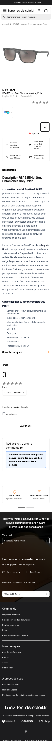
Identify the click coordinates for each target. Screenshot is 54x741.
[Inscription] (47, 540)
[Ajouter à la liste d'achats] (45, 127)
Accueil (5, 24)
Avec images (11, 414)
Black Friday (7, 667)
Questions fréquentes (11, 652)
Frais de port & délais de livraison (16, 619)
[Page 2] (30, 507)
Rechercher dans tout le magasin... (22, 17)
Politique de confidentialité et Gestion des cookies (23, 695)
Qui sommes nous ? (10, 684)
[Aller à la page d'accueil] (21, 10)
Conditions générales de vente (15, 635)
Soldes (5, 662)
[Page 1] (21, 507)
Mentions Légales (9, 689)
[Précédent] (3, 3)
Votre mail (7, 535)
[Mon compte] (39, 10)
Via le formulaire (13, 572)
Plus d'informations (12, 393)
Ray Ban (8, 90)
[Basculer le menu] (4, 10)
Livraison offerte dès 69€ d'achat (27, 2)
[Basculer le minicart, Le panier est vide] (46, 10)
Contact (5, 657)
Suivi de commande (10, 625)
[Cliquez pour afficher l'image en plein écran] (26, 55)
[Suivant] (49, 3)
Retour (5, 630)
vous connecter (17, 461)
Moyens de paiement (11, 614)
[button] (41, 102)
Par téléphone (36, 572)
